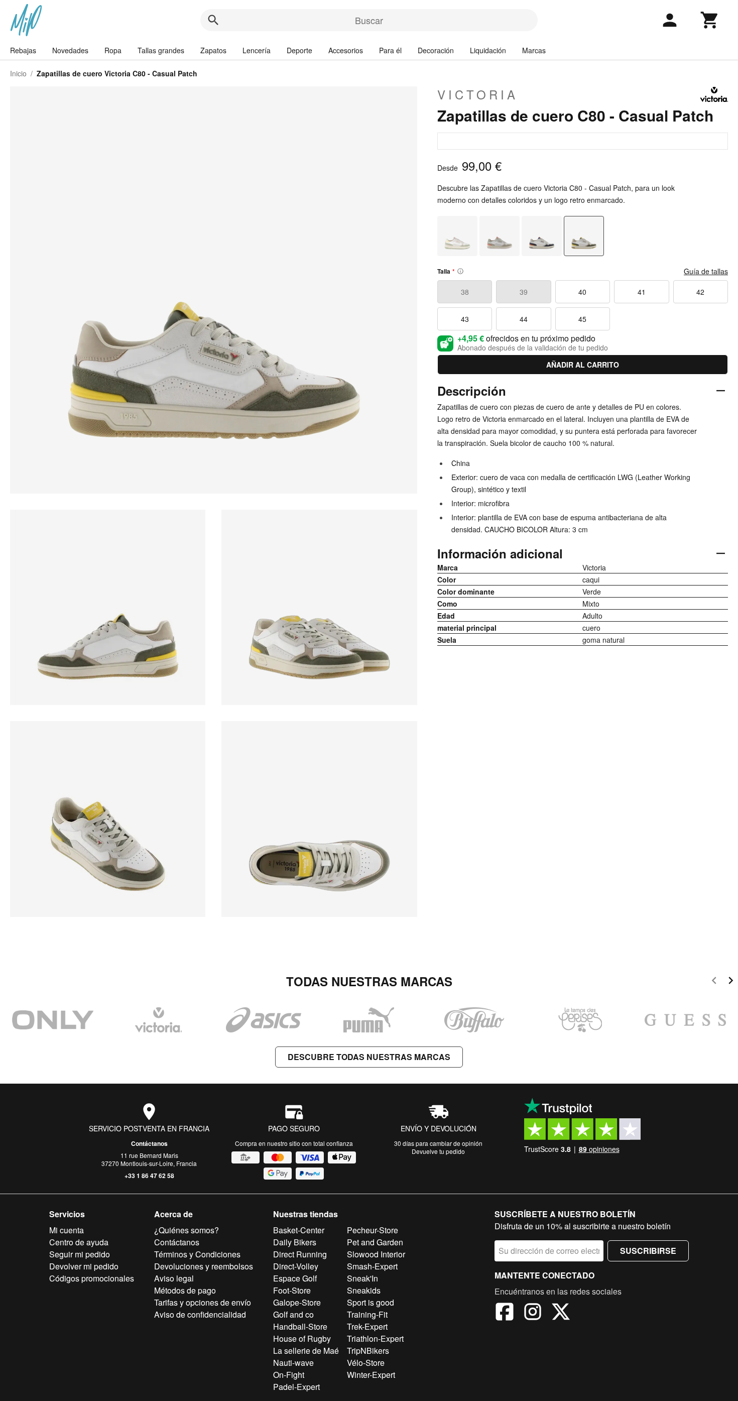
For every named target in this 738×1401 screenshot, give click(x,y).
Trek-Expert (367, 1326)
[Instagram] (533, 1313)
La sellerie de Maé (306, 1350)
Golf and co (293, 1314)
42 (700, 292)
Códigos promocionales (91, 1278)
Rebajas (23, 50)
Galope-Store (297, 1302)
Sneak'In (362, 1278)
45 (582, 319)
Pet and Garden (375, 1242)
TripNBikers (368, 1350)
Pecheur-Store (372, 1230)
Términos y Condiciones (197, 1254)
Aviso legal (174, 1278)
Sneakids (364, 1290)
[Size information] (460, 271)
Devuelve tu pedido (438, 1151)
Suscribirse (648, 1250)
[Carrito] (710, 20)
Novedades (70, 50)
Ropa (112, 50)
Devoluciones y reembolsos (203, 1266)
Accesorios (345, 50)
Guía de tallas (706, 271)
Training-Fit (367, 1314)
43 (465, 319)
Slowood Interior (376, 1254)
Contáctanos (149, 1143)
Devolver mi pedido (83, 1266)
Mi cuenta (66, 1230)
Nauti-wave (293, 1362)
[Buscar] (213, 20)
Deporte (299, 50)
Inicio (18, 73)
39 (524, 292)
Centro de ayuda (78, 1242)
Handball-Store (300, 1326)
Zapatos (213, 50)
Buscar (369, 20)
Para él (390, 50)
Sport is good (370, 1302)
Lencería (256, 50)
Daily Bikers (294, 1242)
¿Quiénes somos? (186, 1230)
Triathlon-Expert (375, 1338)
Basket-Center (298, 1230)
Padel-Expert (296, 1386)
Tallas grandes (161, 50)
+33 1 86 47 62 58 (149, 1175)
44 (524, 319)
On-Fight (288, 1374)
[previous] (714, 982)
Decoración (436, 50)
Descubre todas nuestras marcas (369, 1057)
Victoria (477, 94)
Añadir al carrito (582, 365)
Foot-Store (292, 1290)
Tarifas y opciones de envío (202, 1302)
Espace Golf (295, 1278)
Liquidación (488, 50)
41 (642, 292)
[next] (730, 982)
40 (582, 292)
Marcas (534, 50)
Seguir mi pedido (79, 1254)
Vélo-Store (366, 1362)
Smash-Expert (372, 1266)
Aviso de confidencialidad (200, 1314)
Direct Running (300, 1254)
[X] (561, 1313)
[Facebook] (505, 1313)
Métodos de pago (185, 1290)
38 (465, 292)
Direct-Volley (295, 1266)
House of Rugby (302, 1338)
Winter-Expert (371, 1374)
